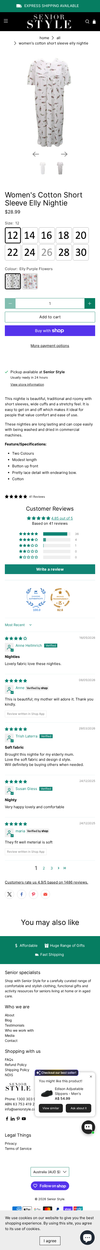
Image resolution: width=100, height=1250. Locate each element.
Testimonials (14, 1025)
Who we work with (19, 1030)
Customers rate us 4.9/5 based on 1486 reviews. (46, 882)
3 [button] (51, 868)
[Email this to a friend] (45, 894)
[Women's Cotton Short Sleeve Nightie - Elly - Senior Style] (50, 102)
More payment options (50, 345)
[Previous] (35, 154)
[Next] (64, 154)
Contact (11, 1040)
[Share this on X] (9, 894)
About (9, 1015)
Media (10, 1035)
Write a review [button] (50, 569)
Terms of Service (18, 1148)
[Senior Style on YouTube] (24, 1119)
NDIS (9, 1075)
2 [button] (44, 868)
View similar (50, 1108)
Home (44, 38)
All (58, 38)
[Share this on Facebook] (21, 894)
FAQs (9, 1059)
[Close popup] (91, 1076)
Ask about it (79, 1108)
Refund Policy (16, 1065)
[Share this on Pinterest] (33, 894)
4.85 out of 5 (62, 518)
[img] (16, 638)
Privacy (11, 1143)
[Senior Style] (50, 21)
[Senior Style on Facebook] (7, 1119)
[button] (29, 534)
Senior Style (55, 1199)
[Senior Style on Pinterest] (18, 1119)
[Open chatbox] (88, 1127)
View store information (27, 384)
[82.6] (60, 598)
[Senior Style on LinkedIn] (12, 1119)
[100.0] (36, 598)
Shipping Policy (17, 1070)
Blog (8, 1020)
